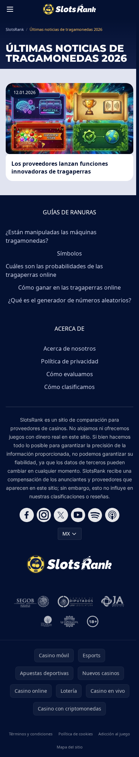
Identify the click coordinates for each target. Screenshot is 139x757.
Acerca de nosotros (69, 348)
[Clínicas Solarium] (46, 621)
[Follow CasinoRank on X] (61, 515)
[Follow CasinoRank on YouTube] (78, 515)
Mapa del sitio (70, 747)
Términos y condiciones (30, 733)
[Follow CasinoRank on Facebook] (27, 515)
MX (66, 533)
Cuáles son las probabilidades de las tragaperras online (54, 270)
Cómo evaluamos (69, 374)
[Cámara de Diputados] (75, 601)
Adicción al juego (114, 733)
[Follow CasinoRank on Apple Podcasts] (112, 515)
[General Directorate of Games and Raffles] (31, 601)
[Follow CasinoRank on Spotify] (95, 515)
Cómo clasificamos (69, 387)
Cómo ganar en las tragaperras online (69, 287)
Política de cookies (75, 733)
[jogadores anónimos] (113, 601)
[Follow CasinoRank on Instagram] (44, 515)
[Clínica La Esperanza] (69, 621)
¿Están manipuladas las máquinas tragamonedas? (51, 236)
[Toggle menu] (10, 9)
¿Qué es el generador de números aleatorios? (69, 300)
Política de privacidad (69, 361)
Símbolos (69, 253)
